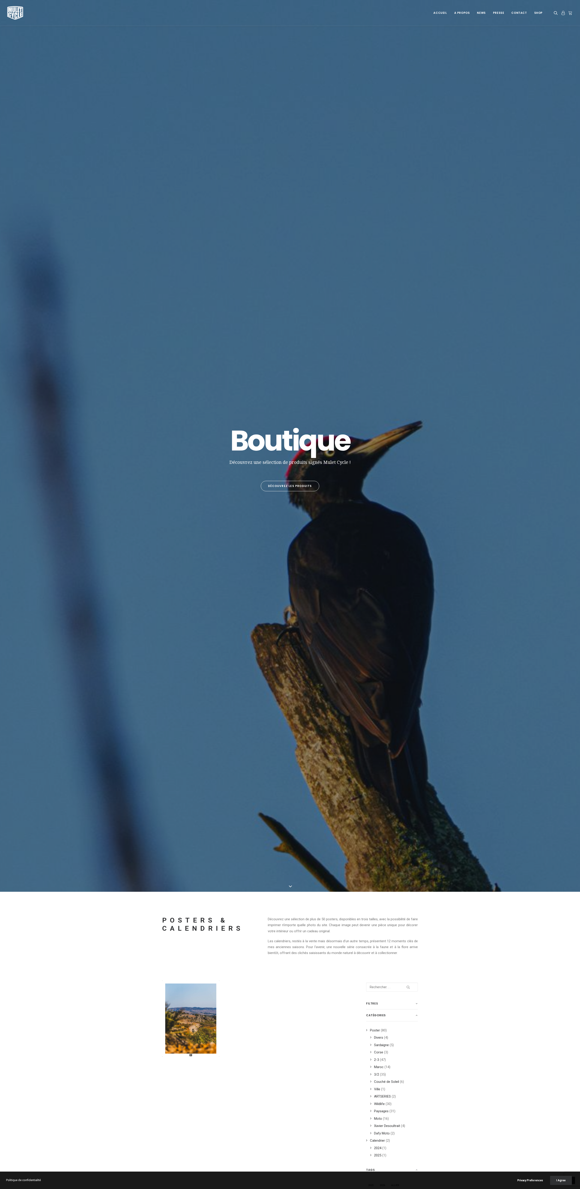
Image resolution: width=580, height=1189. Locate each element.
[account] (563, 13)
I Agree (561, 1180)
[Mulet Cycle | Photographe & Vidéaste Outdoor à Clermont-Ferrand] (15, 13)
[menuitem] (440, 13)
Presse (498, 13)
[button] (556, 13)
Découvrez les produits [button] (290, 486)
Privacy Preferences (530, 1180)
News (481, 13)
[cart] (570, 13)
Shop (538, 13)
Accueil (440, 13)
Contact (519, 13)
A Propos (462, 13)
